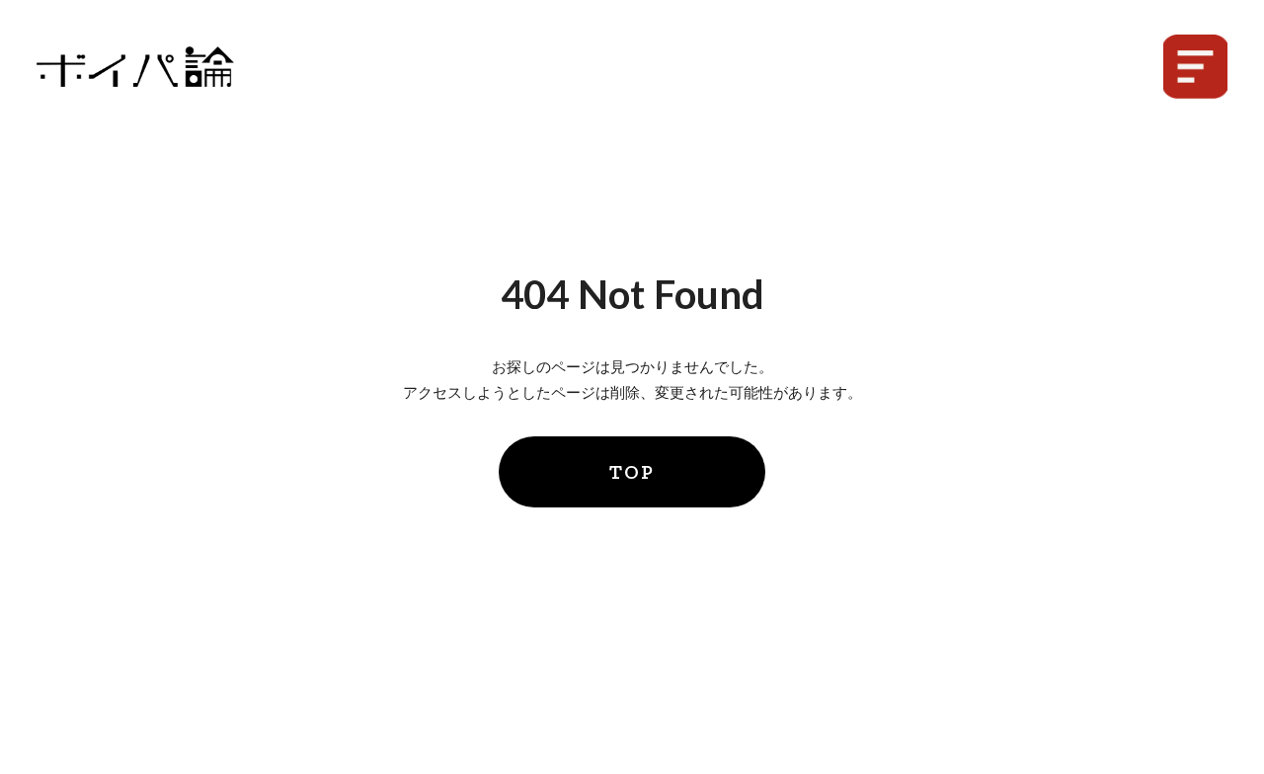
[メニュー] (1195, 67)
